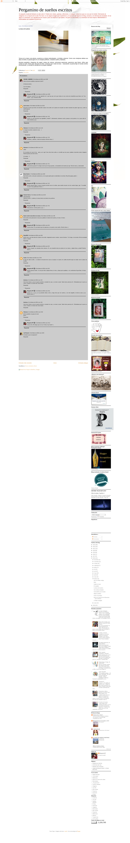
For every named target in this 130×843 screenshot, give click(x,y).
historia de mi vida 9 (97, 714)
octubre (96, 563)
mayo (95, 573)
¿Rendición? (101, 681)
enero (95, 603)
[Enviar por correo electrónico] (38, 70)
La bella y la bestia (103, 632)
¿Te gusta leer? (96, 782)
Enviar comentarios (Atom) (31, 366)
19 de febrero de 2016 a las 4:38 (48, 215)
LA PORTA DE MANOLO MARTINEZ (101, 737)
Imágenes (95, 786)
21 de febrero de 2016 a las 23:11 (42, 290)
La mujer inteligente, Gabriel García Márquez (104, 611)
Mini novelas (95, 810)
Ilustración (95, 792)
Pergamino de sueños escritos (45, 9)
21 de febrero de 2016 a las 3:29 (35, 280)
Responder (25, 88)
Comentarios (96, 539)
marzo (95, 576)
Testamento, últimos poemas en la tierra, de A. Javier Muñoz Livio (104, 692)
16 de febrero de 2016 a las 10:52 (37, 105)
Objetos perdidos (97, 593)
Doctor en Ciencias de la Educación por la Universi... (101, 598)
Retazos (94, 815)
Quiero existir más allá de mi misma (31, 215)
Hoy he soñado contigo (99, 580)
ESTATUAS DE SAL (97, 765)
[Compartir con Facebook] (43, 70)
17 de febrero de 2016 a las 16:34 (38, 194)
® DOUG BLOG (96, 729)
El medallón (96, 586)
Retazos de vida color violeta (99, 779)
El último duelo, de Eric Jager (99, 747)
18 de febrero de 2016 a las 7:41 (42, 163)
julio (95, 569)
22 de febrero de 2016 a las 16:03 (36, 333)
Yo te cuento (95, 776)
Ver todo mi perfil (101, 755)
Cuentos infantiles (96, 784)
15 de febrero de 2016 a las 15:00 (42, 94)
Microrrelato (26, 72)
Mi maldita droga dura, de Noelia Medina (104, 643)
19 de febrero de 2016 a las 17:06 (34, 257)
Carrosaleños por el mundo (99, 591)
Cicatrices (95, 797)
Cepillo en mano (97, 584)
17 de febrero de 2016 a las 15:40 (37, 174)
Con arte (94, 787)
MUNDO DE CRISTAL (97, 763)
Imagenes (95, 807)
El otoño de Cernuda (103, 702)
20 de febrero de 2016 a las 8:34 (42, 225)
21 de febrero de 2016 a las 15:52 (35, 312)
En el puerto (101, 722)
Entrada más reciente (25, 363)
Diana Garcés (26, 174)
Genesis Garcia (27, 194)
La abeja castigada (98, 600)
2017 (94, 556)
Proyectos (95, 791)
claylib (65, 831)
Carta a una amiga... (98, 595)
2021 (94, 548)
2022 (94, 546)
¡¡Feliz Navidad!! (102, 671)
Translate (102, 516)
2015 (94, 605)
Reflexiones (95, 777)
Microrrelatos (95, 781)
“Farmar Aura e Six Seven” (104, 730)
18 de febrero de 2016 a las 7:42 (42, 183)
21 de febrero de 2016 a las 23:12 (42, 322)
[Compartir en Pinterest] (44, 70)
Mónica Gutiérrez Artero (98, 746)
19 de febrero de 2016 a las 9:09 (35, 235)
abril (95, 574)
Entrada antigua (83, 363)
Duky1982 (25, 235)
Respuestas (27, 91)
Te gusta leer (95, 817)
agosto (95, 567)
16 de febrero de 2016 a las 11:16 (35, 128)
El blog (94, 794)
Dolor (95, 582)
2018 (94, 554)
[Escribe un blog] (40, 70)
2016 (94, 558)
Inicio (55, 363)
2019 (94, 552)
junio (95, 571)
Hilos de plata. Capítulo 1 (97, 493)
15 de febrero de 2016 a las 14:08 (40, 79)
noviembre (96, 561)
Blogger (78, 831)
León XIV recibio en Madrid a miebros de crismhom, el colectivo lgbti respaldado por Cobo (100, 717)
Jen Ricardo (26, 333)
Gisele (24, 257)
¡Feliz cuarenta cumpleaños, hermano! (104, 653)
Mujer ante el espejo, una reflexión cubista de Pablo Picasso (104, 623)
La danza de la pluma (98, 588)
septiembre (96, 565)
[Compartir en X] (41, 70)
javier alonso (26, 105)
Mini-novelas (95, 789)
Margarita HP (30, 94)
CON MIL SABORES (28, 79)
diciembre (96, 559)
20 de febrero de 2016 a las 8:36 (42, 268)
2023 (94, 544)
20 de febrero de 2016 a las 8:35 (42, 246)
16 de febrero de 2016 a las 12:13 (35, 147)
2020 (94, 550)
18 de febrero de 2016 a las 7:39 (42, 116)
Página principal (96, 774)
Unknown (25, 128)
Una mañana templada (99, 589)
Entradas (95, 536)
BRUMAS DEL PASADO (98, 766)
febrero (95, 578)
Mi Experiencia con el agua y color (101, 720)
